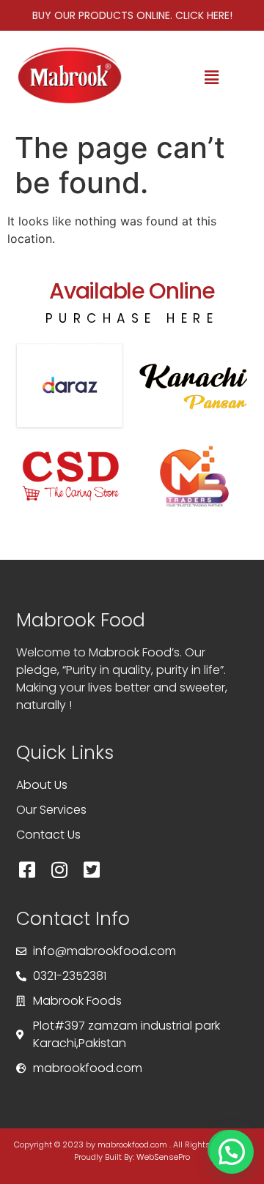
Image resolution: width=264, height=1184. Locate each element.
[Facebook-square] (27, 869)
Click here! (203, 15)
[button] (211, 77)
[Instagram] (59, 869)
